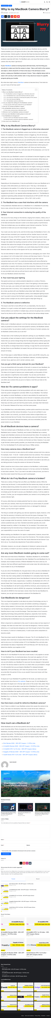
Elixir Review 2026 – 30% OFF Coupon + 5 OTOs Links (19, 743)
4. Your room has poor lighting (12, 99)
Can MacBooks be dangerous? (11, 116)
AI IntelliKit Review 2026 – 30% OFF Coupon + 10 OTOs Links (21, 746)
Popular (13, 879)
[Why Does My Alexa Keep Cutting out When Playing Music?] (8, 807)
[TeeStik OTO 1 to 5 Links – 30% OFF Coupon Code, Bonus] (9, 986)
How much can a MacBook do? (11, 121)
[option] (25, 784)
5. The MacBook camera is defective (14, 101)
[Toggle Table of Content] (35, 90)
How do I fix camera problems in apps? (13, 106)
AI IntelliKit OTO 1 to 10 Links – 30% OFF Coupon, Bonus (19, 749)
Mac (10, 5)
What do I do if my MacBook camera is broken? (16, 112)
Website (28, 845)
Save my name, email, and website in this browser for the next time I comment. (19, 850)
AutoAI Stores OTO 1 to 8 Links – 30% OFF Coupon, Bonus (20, 754)
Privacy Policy (37, 1015)
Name (2, 839)
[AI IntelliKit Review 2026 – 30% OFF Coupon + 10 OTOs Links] (4, 891)
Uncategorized (5, 5)
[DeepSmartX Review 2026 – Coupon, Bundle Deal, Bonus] (9, 1005)
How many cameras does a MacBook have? (15, 110)
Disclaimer (43, 1015)
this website (21, 681)
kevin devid (5, 12)
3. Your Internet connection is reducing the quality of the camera (21, 97)
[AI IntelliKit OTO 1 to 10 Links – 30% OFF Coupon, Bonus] (4, 897)
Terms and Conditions (29, 1015)
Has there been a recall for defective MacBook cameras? (19, 119)
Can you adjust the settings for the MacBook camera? (17, 102)
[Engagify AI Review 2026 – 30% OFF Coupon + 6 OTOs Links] (4, 903)
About (22, 1015)
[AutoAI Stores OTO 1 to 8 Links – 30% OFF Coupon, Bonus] (4, 909)
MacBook (8, 65)
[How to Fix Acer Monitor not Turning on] (25, 807)
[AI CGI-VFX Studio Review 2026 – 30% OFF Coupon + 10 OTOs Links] (42, 986)
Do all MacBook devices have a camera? (14, 108)
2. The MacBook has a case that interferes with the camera (19, 95)
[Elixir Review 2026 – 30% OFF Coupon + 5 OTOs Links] (4, 885)
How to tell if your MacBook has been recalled (16, 117)
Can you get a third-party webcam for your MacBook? (18, 104)
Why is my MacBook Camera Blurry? (13, 92)
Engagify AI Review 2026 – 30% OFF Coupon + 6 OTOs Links (21, 752)
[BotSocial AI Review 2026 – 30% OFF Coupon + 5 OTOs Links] (42, 1005)
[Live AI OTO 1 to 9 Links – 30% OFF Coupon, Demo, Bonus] (26, 996)
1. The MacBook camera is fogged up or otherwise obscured (19, 94)
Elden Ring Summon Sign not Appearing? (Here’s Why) (15, 784)
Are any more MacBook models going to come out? (17, 114)
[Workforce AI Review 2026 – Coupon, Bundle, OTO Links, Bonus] (9, 996)
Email (2, 845)
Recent (38, 879)
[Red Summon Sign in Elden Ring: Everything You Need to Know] (42, 807)
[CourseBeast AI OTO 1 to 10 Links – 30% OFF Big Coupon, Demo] (26, 1005)
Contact (48, 1015)
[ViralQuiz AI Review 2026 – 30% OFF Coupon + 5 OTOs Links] (26, 986)
